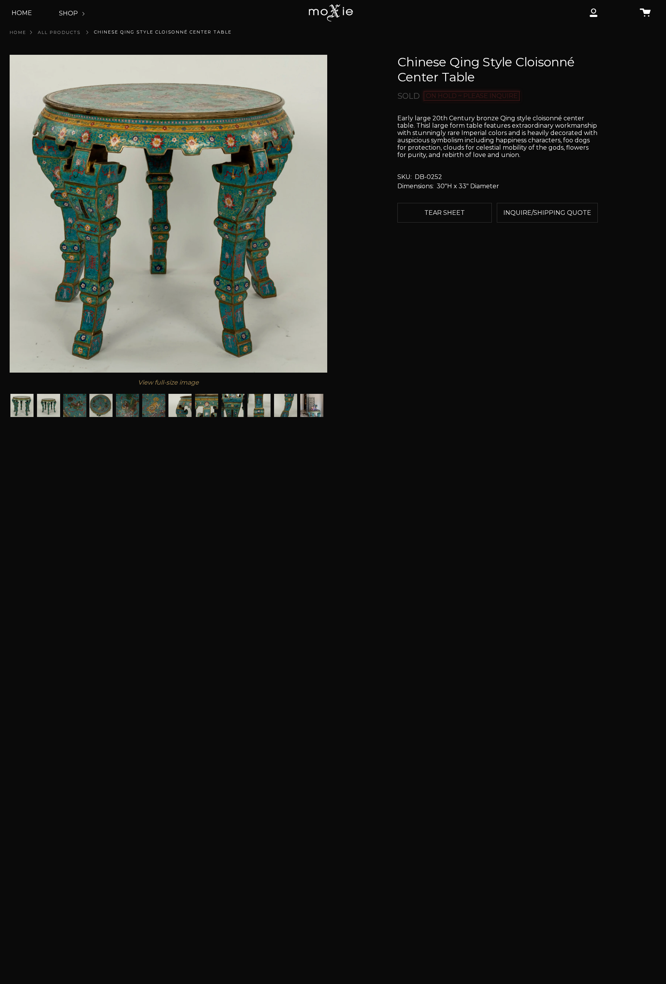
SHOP (69, 13)
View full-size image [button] (168, 382)
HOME (22, 13)
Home (18, 32)
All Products (59, 32)
